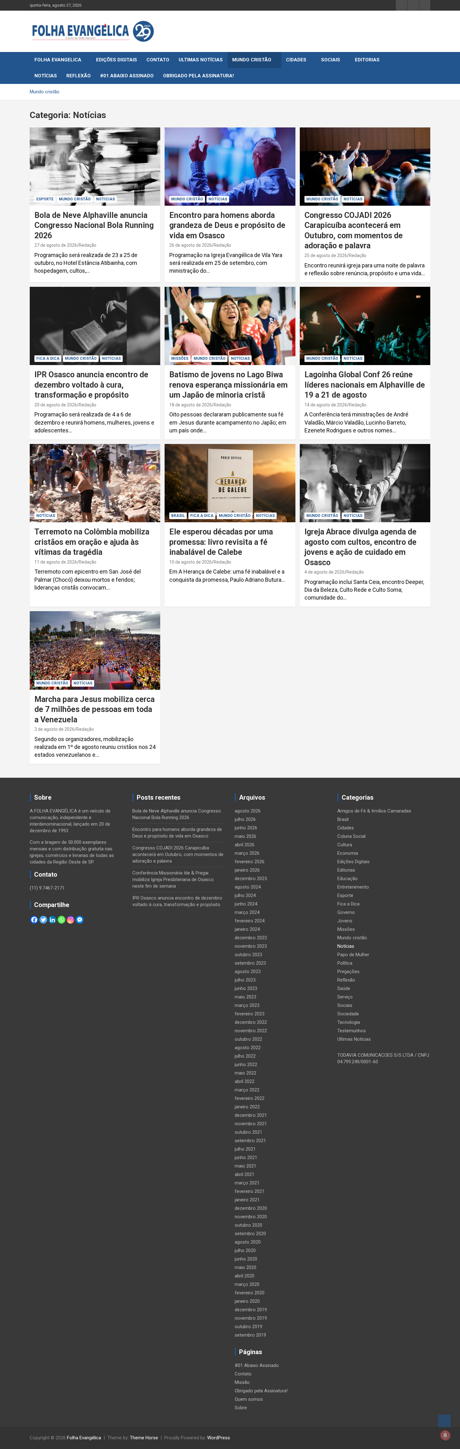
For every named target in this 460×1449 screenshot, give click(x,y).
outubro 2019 (248, 1326)
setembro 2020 (250, 1233)
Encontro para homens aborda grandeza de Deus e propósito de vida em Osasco (227, 225)
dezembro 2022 (251, 1022)
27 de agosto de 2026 (55, 245)
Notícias (45, 76)
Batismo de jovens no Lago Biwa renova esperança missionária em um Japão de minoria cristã (228, 385)
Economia (347, 853)
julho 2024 (245, 895)
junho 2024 (246, 904)
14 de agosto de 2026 (325, 404)
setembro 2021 (250, 1140)
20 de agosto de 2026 (55, 404)
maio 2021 (245, 1166)
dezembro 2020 (251, 1208)
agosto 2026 (248, 811)
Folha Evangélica (84, 1438)
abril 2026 (244, 845)
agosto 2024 (248, 887)
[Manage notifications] (445, 1435)
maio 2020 (245, 1267)
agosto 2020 (248, 1242)
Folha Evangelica (57, 60)
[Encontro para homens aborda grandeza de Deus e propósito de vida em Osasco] (230, 166)
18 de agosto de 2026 (190, 404)
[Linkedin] (52, 920)
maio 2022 (245, 1073)
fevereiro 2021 (249, 1191)
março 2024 (247, 912)
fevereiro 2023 (249, 1014)
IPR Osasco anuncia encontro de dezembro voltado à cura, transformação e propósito (91, 385)
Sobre (241, 1407)
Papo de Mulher (353, 954)
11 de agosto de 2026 (55, 562)
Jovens (344, 921)
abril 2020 (244, 1276)
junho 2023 (246, 988)
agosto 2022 (248, 1047)
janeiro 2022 (247, 1107)
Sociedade (348, 1014)
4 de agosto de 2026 (324, 572)
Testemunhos (351, 1031)
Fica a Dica (47, 358)
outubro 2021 (248, 1132)
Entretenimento (353, 887)
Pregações (348, 971)
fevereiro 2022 (249, 1098)
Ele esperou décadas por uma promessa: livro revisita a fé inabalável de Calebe (221, 542)
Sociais (330, 60)
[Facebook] (34, 920)
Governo (346, 912)
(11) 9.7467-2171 (47, 888)
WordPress (218, 1438)
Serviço (345, 997)
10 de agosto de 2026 (190, 562)
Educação (347, 878)
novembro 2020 (251, 1217)
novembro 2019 (251, 1318)
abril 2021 (244, 1174)
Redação (87, 245)
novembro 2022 (251, 1031)
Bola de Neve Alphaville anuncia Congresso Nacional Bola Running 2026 (94, 225)
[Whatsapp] (61, 920)
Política (344, 963)
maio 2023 (245, 997)
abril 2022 (244, 1081)
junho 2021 (246, 1157)
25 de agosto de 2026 (325, 255)
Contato (157, 60)
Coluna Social (351, 836)
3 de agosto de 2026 (54, 729)
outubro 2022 (248, 1039)
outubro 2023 (248, 954)
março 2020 (247, 1284)
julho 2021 (245, 1149)
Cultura (344, 845)
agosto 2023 (248, 971)
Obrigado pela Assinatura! (198, 76)
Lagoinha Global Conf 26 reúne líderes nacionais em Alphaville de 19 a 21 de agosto (364, 385)
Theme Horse (144, 1438)
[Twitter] (43, 920)
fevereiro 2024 (249, 921)
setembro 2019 (250, 1335)
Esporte (45, 199)
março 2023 (247, 1005)
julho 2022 (245, 1056)
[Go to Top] (444, 1421)
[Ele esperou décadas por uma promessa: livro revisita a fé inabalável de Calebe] (230, 483)
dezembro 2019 (251, 1309)
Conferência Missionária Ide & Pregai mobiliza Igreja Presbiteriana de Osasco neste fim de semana (173, 879)
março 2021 (247, 1183)
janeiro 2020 (247, 1301)
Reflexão (78, 76)
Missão (242, 1382)
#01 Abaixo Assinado (127, 76)
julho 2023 (245, 980)
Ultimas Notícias (201, 60)
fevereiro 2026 (249, 861)
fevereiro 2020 (249, 1293)
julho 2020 (245, 1250)
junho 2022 (246, 1064)
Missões (179, 358)
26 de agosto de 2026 (190, 245)
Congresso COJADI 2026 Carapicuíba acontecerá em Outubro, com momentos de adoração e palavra (177, 854)
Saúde (343, 988)
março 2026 (247, 853)
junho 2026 (246, 828)
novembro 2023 (251, 946)
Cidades (296, 60)
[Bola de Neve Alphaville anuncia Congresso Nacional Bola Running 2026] (95, 166)
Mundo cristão (251, 60)
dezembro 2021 (251, 1115)
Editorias (367, 60)
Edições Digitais (116, 60)
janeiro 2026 (247, 870)
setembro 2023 (250, 963)
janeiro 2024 (247, 929)
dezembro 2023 (251, 938)
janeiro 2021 (247, 1200)
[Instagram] (70, 920)
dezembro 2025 (251, 878)
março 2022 (247, 1090)
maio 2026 (245, 836)
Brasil (178, 515)
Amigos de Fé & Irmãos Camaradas (374, 811)
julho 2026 (245, 819)
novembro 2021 (251, 1124)
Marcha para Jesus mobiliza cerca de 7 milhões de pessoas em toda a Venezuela (94, 709)
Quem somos (249, 1399)
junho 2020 (246, 1259)
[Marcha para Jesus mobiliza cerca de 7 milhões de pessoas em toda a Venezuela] (95, 650)
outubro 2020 (248, 1225)
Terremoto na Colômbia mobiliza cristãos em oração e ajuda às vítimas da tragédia (91, 542)
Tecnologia (348, 1022)
